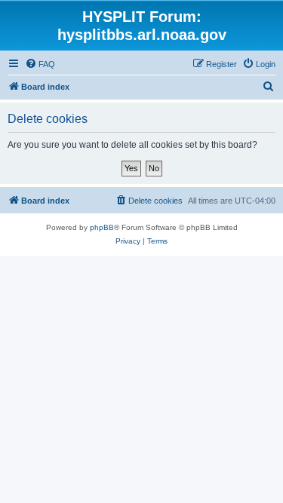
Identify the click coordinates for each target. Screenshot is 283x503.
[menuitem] (40, 64)
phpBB (102, 227)
